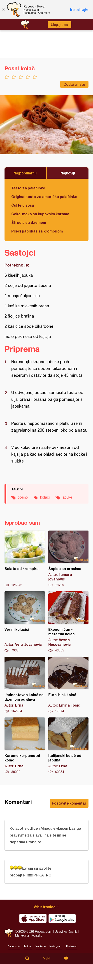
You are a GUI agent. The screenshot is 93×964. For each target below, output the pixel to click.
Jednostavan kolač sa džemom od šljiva (25, 685)
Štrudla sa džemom (28, 222)
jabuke (67, 497)
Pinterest (71, 946)
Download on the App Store (32, 918)
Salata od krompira (25, 559)
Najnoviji (67, 173)
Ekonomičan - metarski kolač (68, 622)
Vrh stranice (45, 907)
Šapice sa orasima (68, 559)
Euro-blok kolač (68, 685)
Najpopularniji (25, 173)
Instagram (55, 946)
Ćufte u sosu (22, 205)
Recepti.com (9, 933)
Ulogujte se (59, 25)
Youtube (41, 946)
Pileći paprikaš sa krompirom (37, 231)
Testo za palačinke (28, 188)
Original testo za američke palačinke (44, 196)
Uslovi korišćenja (66, 931)
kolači (45, 497)
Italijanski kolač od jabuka (68, 745)
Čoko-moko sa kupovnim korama (40, 214)
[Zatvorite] (3, 9)
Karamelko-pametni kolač (25, 745)
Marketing (22, 935)
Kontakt (36, 935)
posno (23, 497)
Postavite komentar (69, 803)
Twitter (28, 946)
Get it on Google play (62, 918)
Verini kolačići (25, 622)
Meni (46, 958)
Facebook (14, 946)
